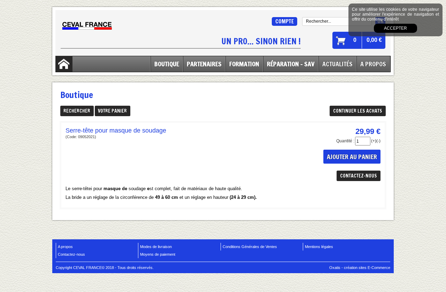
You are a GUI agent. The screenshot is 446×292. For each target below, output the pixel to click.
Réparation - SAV (291, 63)
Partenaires (204, 63)
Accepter (395, 28)
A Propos (373, 63)
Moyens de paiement (157, 254)
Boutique (166, 63)
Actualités (337, 63)
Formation (244, 63)
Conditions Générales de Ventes (250, 247)
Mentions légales (319, 247)
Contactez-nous (71, 254)
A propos (65, 247)
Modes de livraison (156, 247)
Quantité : (345, 140)
